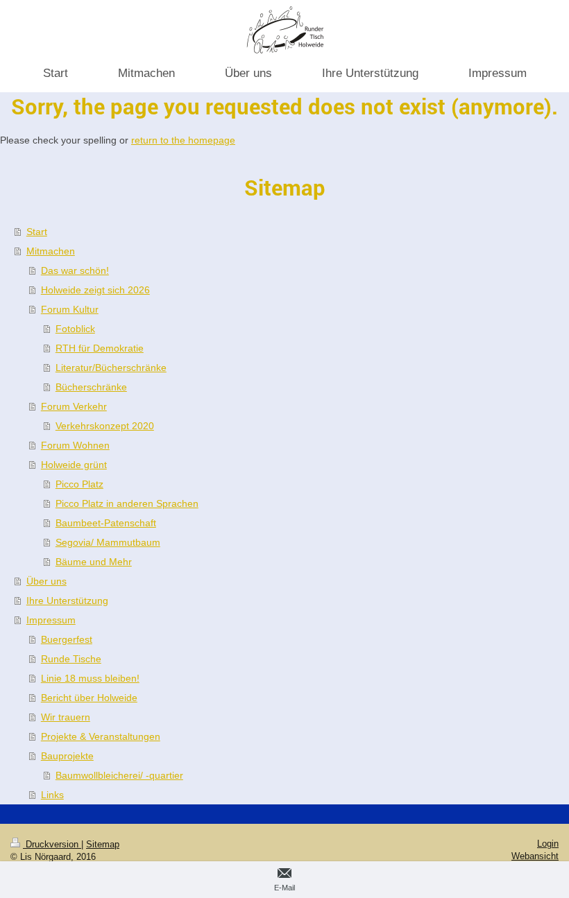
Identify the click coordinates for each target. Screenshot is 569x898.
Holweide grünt (74, 464)
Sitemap (102, 844)
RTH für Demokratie (100, 348)
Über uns (46, 581)
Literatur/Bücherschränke (111, 367)
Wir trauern (65, 717)
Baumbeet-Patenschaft (106, 522)
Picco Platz (79, 484)
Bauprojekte (67, 755)
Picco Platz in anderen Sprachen (127, 503)
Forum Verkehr (74, 406)
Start (36, 231)
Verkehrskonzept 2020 (105, 425)
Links (52, 794)
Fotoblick (75, 328)
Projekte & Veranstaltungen (100, 736)
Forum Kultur (70, 309)
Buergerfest (66, 639)
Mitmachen (50, 251)
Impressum (51, 619)
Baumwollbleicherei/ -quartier (119, 775)
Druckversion (52, 844)
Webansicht (535, 856)
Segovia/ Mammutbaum (108, 542)
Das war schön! (75, 270)
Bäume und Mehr (94, 561)
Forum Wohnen (75, 445)
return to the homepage (183, 140)
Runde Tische (71, 658)
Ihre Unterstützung (67, 600)
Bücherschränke (91, 386)
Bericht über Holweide (89, 697)
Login (548, 843)
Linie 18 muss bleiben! (90, 678)
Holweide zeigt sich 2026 (95, 289)
